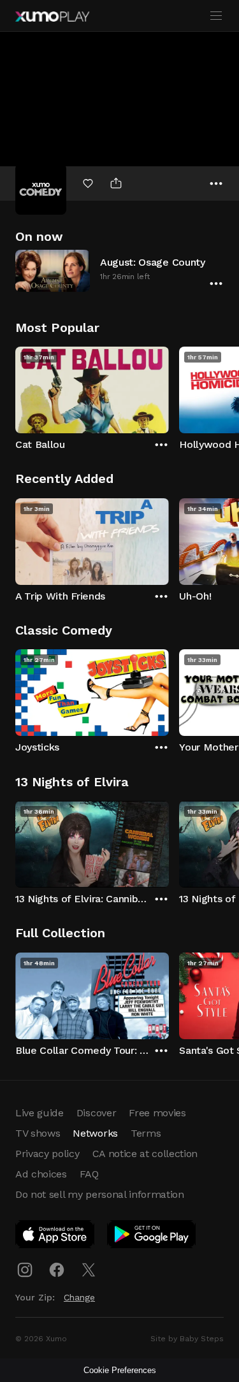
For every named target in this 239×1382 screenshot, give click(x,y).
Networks (95, 1133)
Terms (146, 1133)
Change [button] (79, 1297)
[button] (119, 270)
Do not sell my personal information (99, 1194)
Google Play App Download (152, 1236)
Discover (96, 1113)
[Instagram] (24, 1269)
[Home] (52, 16)
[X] (88, 1269)
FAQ (89, 1174)
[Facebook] (56, 1269)
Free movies (157, 1113)
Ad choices (41, 1174)
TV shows (37, 1133)
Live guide (39, 1113)
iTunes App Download (55, 1236)
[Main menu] (216, 16)
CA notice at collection (145, 1154)
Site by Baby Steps (187, 1338)
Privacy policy (47, 1154)
